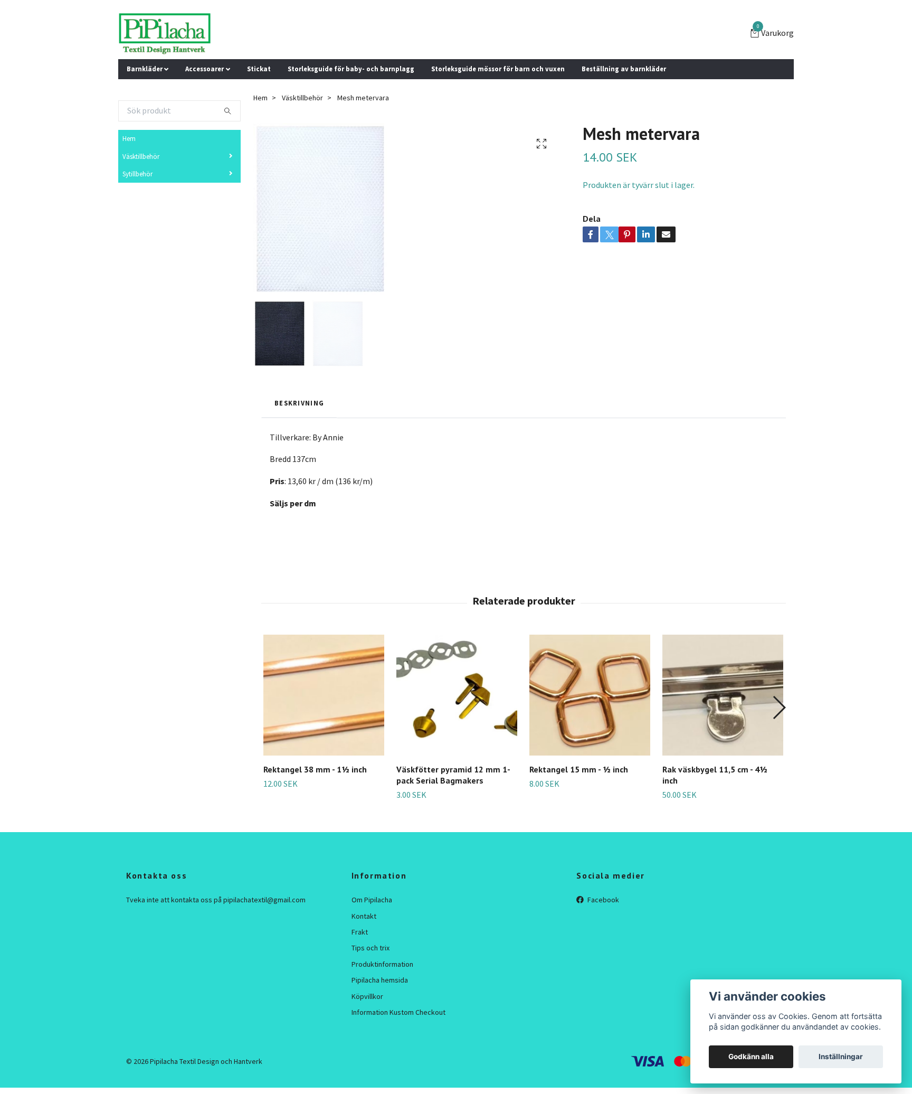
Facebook (602, 899)
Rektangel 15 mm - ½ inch (578, 769)
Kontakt (364, 916)
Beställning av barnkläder (624, 68)
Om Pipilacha (372, 899)
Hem (129, 138)
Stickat (259, 68)
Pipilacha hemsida (380, 980)
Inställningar (841, 1056)
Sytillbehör (137, 173)
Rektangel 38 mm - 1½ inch (315, 769)
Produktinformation (382, 964)
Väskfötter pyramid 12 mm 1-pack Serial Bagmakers (453, 775)
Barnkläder (145, 68)
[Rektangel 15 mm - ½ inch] (589, 695)
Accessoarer (204, 68)
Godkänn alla (751, 1056)
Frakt (360, 932)
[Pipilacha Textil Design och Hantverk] (164, 34)
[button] (779, 707)
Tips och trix (371, 947)
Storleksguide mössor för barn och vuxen (498, 68)
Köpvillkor (367, 996)
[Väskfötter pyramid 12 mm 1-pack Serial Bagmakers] (456, 695)
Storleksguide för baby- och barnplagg (351, 68)
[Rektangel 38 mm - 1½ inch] (323, 695)
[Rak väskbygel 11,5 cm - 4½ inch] (722, 695)
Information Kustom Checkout (398, 1012)
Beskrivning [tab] (299, 403)
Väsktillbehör (140, 156)
